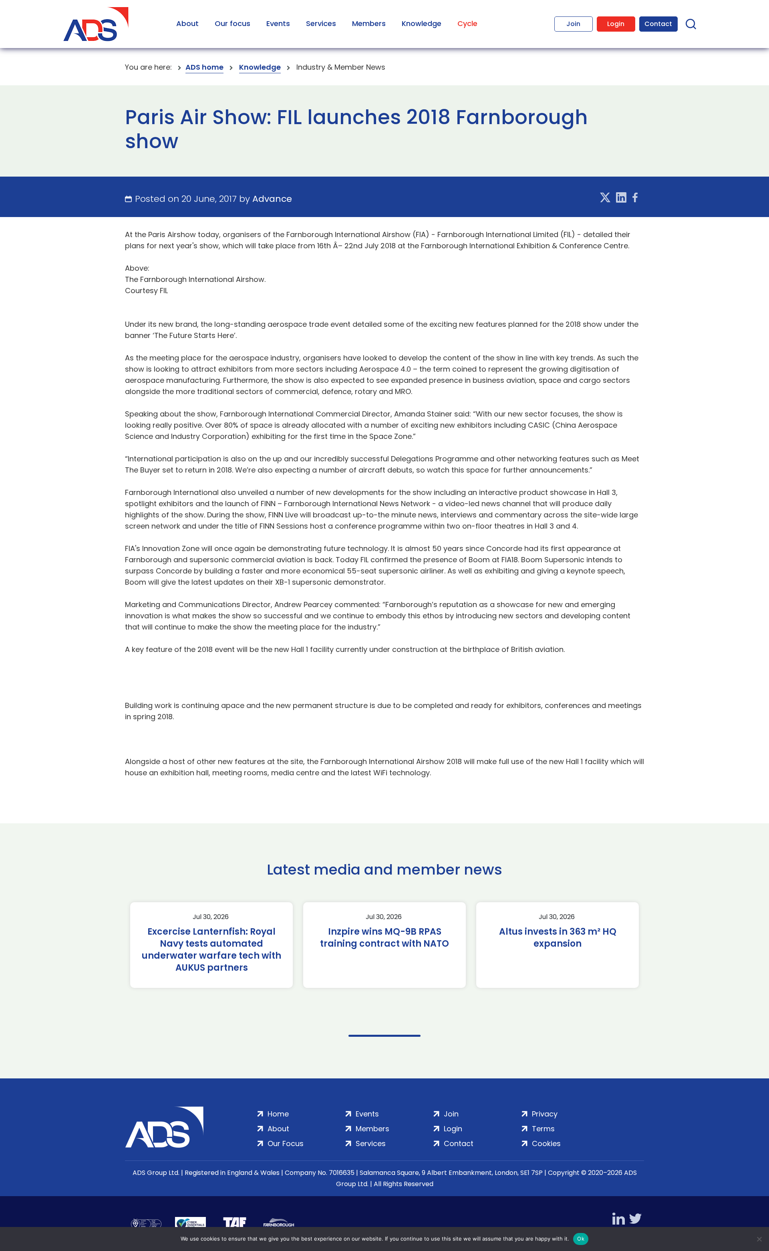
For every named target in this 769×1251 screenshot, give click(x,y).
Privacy (545, 1114)
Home (278, 1114)
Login (615, 23)
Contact (658, 23)
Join (573, 23)
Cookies (546, 1143)
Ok (580, 1238)
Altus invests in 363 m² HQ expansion (557, 938)
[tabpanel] (211, 945)
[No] (759, 1239)
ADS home (204, 67)
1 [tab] (384, 1036)
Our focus (232, 23)
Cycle (467, 23)
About (187, 23)
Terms (543, 1129)
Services (321, 23)
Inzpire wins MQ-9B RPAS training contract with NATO (384, 938)
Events (278, 23)
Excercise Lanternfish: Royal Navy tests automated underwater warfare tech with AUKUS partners (211, 950)
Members (369, 23)
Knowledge (421, 23)
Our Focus (286, 1143)
